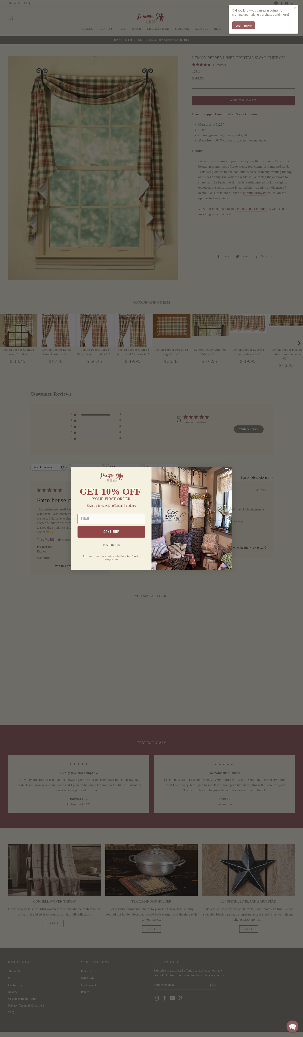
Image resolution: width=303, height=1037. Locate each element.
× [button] (295, 8)
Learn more (243, 25)
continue (111, 531)
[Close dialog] (226, 472)
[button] (292, 1026)
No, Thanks (111, 545)
